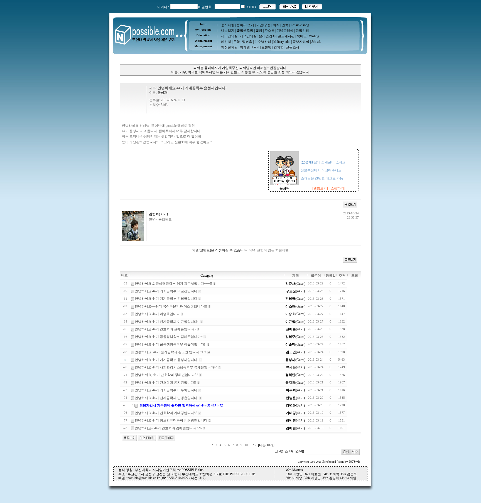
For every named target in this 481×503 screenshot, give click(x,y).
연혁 (285, 25)
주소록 (269, 31)
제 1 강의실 (229, 36)
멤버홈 (247, 42)
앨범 (259, 31)
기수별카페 (262, 42)
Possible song (300, 25)
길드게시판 (286, 36)
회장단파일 (229, 47)
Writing (314, 36)
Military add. (281, 42)
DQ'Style (354, 461)
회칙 (276, 25)
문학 (236, 42)
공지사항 (227, 25)
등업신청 (302, 31)
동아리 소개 (245, 25)
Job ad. (316, 42)
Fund (255, 47)
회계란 (245, 47)
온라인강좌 (267, 36)
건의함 (279, 47)
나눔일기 (227, 31)
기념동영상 (285, 31)
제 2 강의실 (248, 36)
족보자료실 (301, 42)
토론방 (266, 47)
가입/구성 (263, 25)
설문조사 (292, 47)
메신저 (226, 42)
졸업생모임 (245, 31)
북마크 (302, 36)
